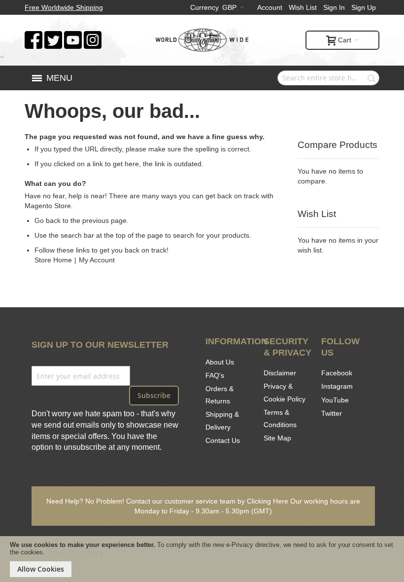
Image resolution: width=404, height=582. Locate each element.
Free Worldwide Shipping (64, 7)
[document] (202, 559)
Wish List (303, 7)
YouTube (335, 400)
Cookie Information (74, 552)
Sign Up (363, 7)
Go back (47, 220)
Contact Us (222, 440)
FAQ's (214, 375)
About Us (219, 362)
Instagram (337, 386)
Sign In (334, 7)
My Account (97, 260)
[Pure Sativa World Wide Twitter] (53, 36)
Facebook (336, 373)
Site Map (277, 438)
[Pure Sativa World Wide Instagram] (92, 36)
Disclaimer (280, 373)
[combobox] (328, 78)
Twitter (331, 413)
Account (269, 7)
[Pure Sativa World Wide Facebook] (33, 36)
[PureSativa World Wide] (202, 40)
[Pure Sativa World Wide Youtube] (73, 36)
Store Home (53, 260)
